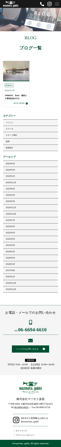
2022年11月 (11, 207)
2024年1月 (10, 176)
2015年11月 (11, 289)
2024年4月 (10, 164)
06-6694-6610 (31, 329)
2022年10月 (11, 214)
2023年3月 (10, 201)
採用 (8, 141)
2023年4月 (10, 195)
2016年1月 (10, 277)
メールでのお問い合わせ (27, 349)
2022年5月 (10, 226)
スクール (9, 129)
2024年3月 (10, 170)
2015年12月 (11, 283)
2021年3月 (10, 245)
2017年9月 (10, 270)
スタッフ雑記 (11, 135)
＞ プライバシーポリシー (24, 435)
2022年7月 (10, 220)
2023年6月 (10, 189)
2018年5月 (10, 258)
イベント (9, 122)
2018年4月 (10, 264)
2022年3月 (10, 239)
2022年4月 (10, 233)
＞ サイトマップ (20, 431)
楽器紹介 (9, 148)
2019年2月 (10, 252)
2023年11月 (11, 182)
